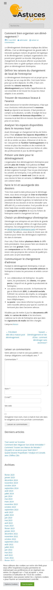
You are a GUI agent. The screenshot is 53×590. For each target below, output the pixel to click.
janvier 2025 (10, 477)
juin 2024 (8, 496)
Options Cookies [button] (11, 584)
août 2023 (9, 512)
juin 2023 (8, 517)
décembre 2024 (11, 480)
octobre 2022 (10, 539)
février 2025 (10, 475)
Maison (15, 324)
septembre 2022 (11, 542)
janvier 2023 (10, 531)
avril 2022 (9, 555)
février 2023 (10, 528)
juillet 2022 (9, 547)
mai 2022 (8, 552)
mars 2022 (9, 558)
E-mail (8, 397)
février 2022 (10, 560)
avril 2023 (9, 523)
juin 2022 (8, 550)
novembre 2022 (11, 536)
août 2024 (9, 491)
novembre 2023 (11, 504)
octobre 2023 (10, 507)
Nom (7, 388)
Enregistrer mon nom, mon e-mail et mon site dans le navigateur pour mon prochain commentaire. (26, 418)
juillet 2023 (9, 515)
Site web (8, 405)
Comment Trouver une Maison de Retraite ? (23, 447)
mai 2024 (8, 499)
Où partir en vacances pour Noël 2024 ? (21, 450)
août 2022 (9, 544)
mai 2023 (8, 520)
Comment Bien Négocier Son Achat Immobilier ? (25, 444)
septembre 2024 (11, 488)
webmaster (23, 40)
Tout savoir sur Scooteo (15, 442)
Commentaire (11, 359)
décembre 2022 (11, 533)
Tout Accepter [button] (27, 584)
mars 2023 (9, 525)
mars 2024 (9, 501)
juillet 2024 (9, 493)
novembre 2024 (11, 483)
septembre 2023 (11, 509)
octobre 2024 (10, 485)
